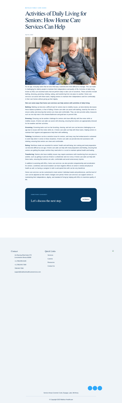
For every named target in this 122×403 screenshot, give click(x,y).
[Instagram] (95, 388)
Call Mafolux (85, 199)
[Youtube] (100, 388)
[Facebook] (90, 388)
